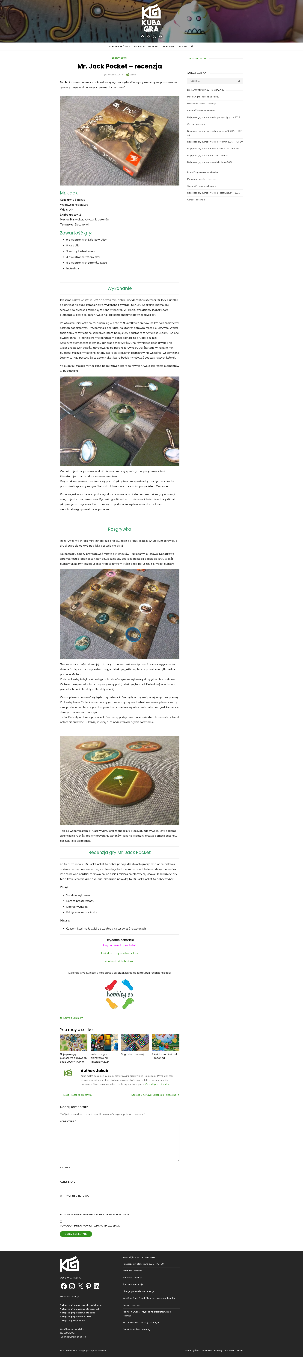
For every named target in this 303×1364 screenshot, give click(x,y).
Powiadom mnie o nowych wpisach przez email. (90, 1225)
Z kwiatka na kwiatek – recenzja (165, 1056)
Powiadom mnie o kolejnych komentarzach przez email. (95, 1214)
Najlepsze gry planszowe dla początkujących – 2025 (213, 117)
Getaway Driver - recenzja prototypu (141, 1322)
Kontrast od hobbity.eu (119, 961)
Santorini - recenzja (132, 1277)
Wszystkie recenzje (69, 1296)
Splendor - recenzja (133, 1270)
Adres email (68, 1181)
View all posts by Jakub (157, 1084)
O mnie (183, 46)
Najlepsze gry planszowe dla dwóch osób (81, 1305)
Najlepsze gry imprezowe (72, 1320)
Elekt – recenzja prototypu (77, 1094)
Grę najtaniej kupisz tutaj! (119, 945)
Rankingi (153, 46)
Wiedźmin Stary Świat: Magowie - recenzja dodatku (149, 1298)
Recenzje (139, 46)
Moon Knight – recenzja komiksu (203, 96)
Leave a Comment (73, 1018)
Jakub (133, 74)
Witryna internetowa (74, 1195)
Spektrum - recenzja (133, 1284)
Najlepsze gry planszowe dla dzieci (77, 1312)
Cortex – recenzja (196, 124)
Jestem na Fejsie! (197, 58)
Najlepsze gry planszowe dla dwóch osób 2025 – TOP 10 (73, 1058)
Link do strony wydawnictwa (119, 953)
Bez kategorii (120, 58)
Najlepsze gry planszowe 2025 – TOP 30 (207, 155)
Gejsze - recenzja (131, 1305)
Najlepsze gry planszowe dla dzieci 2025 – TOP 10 (212, 148)
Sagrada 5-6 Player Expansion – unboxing (153, 1094)
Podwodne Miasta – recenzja (201, 103)
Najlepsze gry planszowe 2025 (75, 1316)
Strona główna (119, 46)
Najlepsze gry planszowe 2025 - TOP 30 (143, 1263)
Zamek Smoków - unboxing (136, 1329)
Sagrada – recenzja (133, 1054)
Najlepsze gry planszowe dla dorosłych (80, 1308)
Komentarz (68, 1121)
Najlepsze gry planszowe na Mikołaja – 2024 (100, 1058)
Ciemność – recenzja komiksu (201, 110)
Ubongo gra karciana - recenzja (138, 1291)
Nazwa (65, 1167)
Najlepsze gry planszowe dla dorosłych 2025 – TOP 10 (215, 141)
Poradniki (169, 46)
